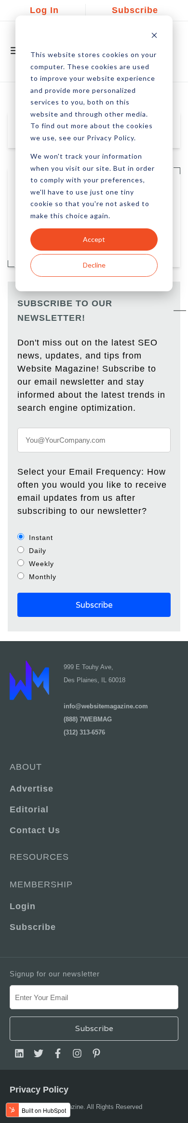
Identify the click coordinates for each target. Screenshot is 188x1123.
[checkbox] (94, 557)
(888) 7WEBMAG (88, 719)
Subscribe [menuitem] (33, 927)
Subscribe (135, 10)
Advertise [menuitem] (32, 789)
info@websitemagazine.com (106, 706)
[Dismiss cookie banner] (154, 36)
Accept (94, 239)
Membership (41, 884)
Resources (39, 857)
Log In (44, 10)
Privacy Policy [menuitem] (39, 1089)
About (26, 767)
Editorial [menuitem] (29, 809)
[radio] (94, 537)
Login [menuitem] (23, 906)
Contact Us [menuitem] (35, 830)
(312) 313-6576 (84, 732)
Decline (94, 265)
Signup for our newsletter (55, 974)
